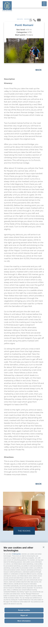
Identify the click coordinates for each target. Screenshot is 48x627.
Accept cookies (24, 610)
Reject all (24, 615)
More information (24, 621)
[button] (43, 547)
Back (38, 70)
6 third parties (16, 554)
